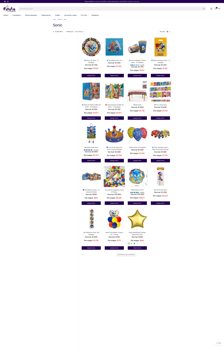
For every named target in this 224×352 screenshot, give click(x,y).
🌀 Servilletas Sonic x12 (114, 60)
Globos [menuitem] (6, 15)
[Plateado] (131, 243)
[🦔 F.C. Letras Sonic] (160, 91)
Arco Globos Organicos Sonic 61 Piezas (114, 191)
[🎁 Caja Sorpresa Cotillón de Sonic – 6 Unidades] (114, 91)
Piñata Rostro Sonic (137, 190)
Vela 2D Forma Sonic (160, 190)
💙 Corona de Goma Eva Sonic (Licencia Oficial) (114, 148)
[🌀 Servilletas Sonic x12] (114, 47)
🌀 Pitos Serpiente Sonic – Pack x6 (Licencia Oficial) (160, 148)
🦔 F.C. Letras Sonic (160, 105)
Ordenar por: (69, 31)
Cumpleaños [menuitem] (17, 15)
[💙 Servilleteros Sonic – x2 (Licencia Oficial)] (91, 176)
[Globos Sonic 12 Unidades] (137, 134)
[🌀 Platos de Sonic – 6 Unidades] (91, 47)
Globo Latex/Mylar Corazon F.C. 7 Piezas (114, 233)
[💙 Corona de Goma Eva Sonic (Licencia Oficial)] (114, 134)
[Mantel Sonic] (137, 91)
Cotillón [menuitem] (57, 15)
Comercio (59, 19)
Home (54, 19)
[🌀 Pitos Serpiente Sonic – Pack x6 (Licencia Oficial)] (160, 134)
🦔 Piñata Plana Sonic (91, 147)
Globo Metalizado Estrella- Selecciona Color (137, 233)
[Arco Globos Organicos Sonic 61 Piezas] (114, 176)
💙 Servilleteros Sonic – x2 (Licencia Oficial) (91, 191)
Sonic (65, 19)
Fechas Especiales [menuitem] (31, 15)
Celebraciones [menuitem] (45, 15)
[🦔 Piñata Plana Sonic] (91, 134)
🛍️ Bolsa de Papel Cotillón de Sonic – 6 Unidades (91, 106)
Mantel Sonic (137, 105)
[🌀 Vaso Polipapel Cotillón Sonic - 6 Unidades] (137, 47)
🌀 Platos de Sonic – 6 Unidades (91, 61)
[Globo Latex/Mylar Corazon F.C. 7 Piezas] (114, 219)
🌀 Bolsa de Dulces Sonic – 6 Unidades (160, 61)
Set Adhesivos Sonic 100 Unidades (91, 233)
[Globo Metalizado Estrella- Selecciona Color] (137, 219)
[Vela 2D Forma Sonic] (160, 176)
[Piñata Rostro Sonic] (137, 176)
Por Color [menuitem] (84, 15)
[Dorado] (129, 243)
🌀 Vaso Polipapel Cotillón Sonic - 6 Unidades (137, 61)
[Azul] (134, 243)
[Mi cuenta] (211, 9)
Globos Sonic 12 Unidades (137, 147)
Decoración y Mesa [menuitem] (70, 15)
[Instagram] (7, 1)
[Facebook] (5, 1)
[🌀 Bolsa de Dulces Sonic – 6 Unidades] (160, 47)
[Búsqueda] (204, 9)
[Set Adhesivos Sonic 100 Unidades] (91, 219)
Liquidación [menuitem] (95, 15)
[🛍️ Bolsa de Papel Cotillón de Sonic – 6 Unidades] (91, 91)
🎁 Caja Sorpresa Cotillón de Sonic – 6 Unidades (114, 106)
